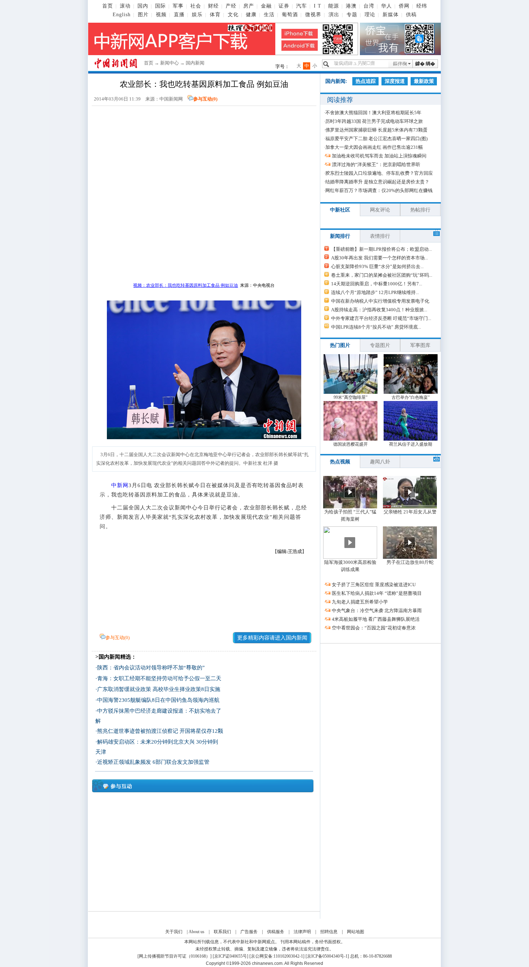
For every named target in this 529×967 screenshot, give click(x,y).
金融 (266, 6)
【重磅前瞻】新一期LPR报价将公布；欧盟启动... (381, 249)
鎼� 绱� (425, 63)
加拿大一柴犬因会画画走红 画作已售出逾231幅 (374, 147)
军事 (178, 6)
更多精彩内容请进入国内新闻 (272, 638)
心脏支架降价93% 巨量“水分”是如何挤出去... (377, 266)
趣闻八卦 (380, 461)
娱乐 (197, 14)
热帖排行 (420, 210)
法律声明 (302, 931)
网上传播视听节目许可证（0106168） (174, 956)
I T (317, 6)
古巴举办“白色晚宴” (411, 397)
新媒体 (391, 14)
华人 (386, 6)
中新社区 (340, 210)
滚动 (125, 6)
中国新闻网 (171, 99)
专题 (352, 14)
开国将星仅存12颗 (201, 731)
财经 (213, 6)
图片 (143, 14)
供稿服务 (275, 931)
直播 (179, 14)
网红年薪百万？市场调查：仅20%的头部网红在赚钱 (379, 190)
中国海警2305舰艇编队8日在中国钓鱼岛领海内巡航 (158, 700)
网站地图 (355, 931)
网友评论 (380, 210)
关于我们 (173, 931)
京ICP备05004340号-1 (327, 956)
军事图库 (420, 345)
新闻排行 (340, 236)
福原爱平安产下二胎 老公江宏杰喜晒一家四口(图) (376, 138)
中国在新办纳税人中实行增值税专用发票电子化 (380, 301)
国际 (160, 6)
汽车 (301, 6)
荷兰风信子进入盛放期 (410, 444)
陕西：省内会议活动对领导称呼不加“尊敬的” (151, 667)
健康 (251, 14)
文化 (233, 14)
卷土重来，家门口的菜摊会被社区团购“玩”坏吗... (381, 275)
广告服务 (249, 931)
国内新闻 (195, 63)
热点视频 (340, 461)
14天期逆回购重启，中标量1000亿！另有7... (376, 283)
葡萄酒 (290, 14)
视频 (161, 14)
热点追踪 (366, 81)
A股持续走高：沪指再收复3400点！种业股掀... (379, 309)
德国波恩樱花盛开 (350, 444)
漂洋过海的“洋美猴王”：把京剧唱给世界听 (376, 164)
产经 (231, 6)
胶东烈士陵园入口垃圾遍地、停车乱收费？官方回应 (379, 173)
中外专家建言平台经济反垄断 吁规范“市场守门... (381, 318)
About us (196, 931)
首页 (107, 6)
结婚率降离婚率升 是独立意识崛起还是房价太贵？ (377, 181)
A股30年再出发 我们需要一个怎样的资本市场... (379, 257)
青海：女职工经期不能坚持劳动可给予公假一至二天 (159, 678)
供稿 (411, 14)
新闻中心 (169, 63)
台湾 (368, 6)
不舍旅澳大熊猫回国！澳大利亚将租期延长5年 (373, 112)
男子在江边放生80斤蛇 (410, 562)
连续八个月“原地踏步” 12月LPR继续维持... (375, 292)
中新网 (119, 485)
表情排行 (380, 236)
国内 (142, 6)
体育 (215, 14)
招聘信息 (329, 931)
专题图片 (380, 345)
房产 (248, 6)
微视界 (313, 14)
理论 (370, 14)
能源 (333, 6)
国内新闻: (336, 81)
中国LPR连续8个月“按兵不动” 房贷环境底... (376, 327)
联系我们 (222, 931)
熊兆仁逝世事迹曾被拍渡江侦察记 (137, 731)
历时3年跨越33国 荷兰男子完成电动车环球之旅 (374, 121)
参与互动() (205, 99)
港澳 (351, 6)
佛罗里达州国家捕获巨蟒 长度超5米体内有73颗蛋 (376, 130)
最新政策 (424, 81)
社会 (195, 6)
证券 (284, 6)
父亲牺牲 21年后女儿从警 (410, 511)
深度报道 (395, 81)
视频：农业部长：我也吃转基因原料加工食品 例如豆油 (185, 285)
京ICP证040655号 (230, 956)
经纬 (421, 6)
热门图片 (340, 345)
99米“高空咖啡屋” (350, 397)
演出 (334, 14)
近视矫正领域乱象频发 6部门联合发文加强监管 (153, 762)
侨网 (404, 6)
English (122, 14)
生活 (269, 14)
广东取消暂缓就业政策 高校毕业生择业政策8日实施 (158, 689)
